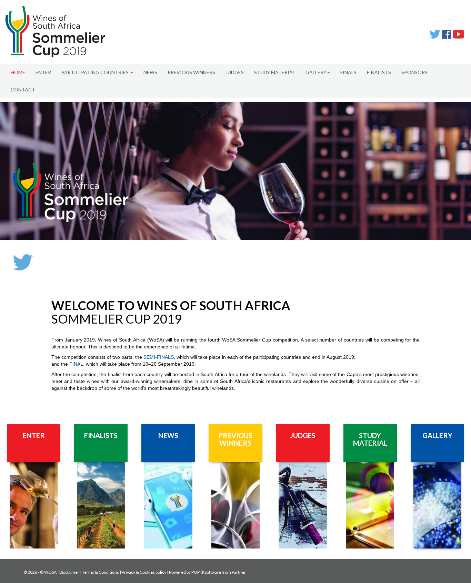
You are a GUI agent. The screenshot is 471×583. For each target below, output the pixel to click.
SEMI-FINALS (158, 357)
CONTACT (23, 89)
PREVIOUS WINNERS (191, 72)
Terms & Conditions (100, 572)
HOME (18, 72)
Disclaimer (69, 572)
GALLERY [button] (316, 72)
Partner (239, 572)
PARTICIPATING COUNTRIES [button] (95, 72)
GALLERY (437, 435)
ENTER (43, 72)
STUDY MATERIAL (274, 72)
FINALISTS (379, 72)
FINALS (348, 72)
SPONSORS (414, 72)
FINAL (76, 364)
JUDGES (235, 72)
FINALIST (99, 435)
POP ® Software (206, 572)
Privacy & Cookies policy (144, 572)
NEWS (150, 72)
